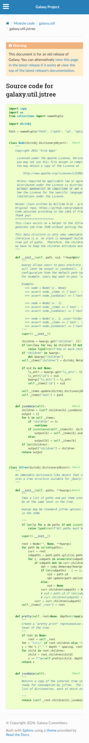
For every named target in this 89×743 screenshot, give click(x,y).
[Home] (7, 23)
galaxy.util (47, 23)
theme (52, 730)
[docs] (76, 142)
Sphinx (28, 730)
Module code (24, 23)
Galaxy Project (47, 7)
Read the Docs (17, 735)
